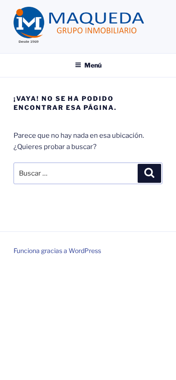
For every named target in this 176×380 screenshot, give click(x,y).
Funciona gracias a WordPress (57, 250)
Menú (93, 65)
